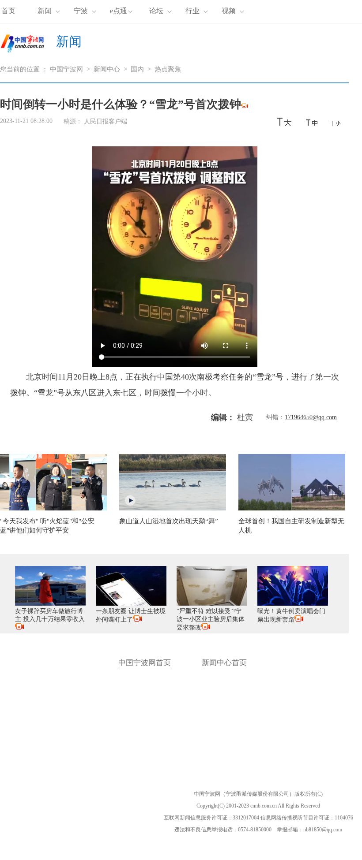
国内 (137, 69)
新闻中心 (107, 69)
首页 (8, 11)
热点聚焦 (168, 69)
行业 (192, 11)
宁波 (81, 11)
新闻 (45, 11)
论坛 (156, 11)
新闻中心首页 (224, 663)
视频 (229, 11)
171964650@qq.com (311, 417)
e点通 (118, 11)
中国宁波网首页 (144, 663)
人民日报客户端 (105, 121)
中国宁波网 (66, 69)
